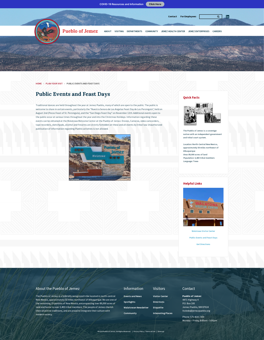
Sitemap (161, 331)
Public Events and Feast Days (203, 237)
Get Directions (203, 244)
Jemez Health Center (173, 31)
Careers (217, 31)
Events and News (133, 296)
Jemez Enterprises (198, 31)
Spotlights (129, 301)
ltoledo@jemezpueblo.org (196, 310)
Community (151, 31)
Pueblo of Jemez (80, 31)
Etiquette (158, 307)
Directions (158, 301)
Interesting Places (162, 313)
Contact (172, 16)
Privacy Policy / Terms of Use (145, 331)
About (108, 31)
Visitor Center (160, 296)
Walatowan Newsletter (136, 307)
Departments (134, 31)
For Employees (188, 16)
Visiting (119, 31)
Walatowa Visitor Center (203, 231)
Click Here (155, 4)
